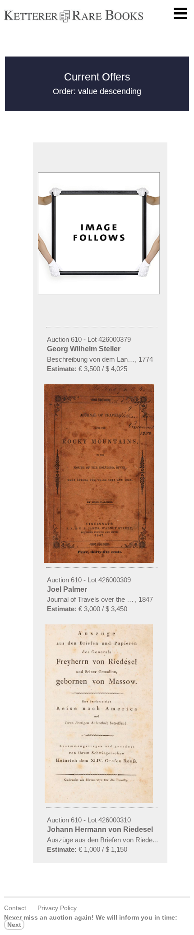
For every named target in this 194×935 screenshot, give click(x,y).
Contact (15, 907)
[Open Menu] (180, 13)
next (14, 924)
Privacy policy (57, 907)
